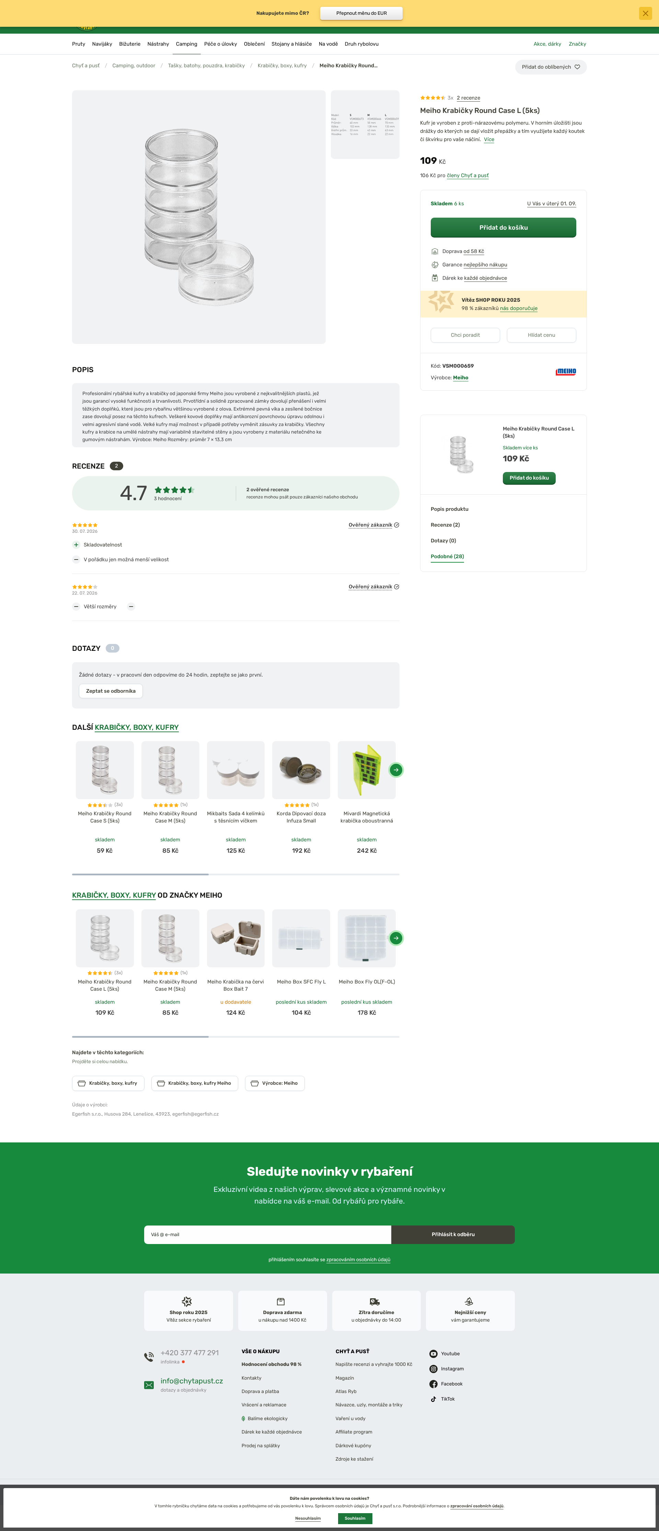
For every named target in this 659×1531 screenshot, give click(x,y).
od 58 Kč (474, 251)
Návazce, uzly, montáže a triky (369, 1405)
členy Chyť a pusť (468, 175)
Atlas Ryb (346, 1391)
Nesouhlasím (308, 1518)
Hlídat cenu (541, 335)
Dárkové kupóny (353, 1445)
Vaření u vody (351, 1418)
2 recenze (468, 98)
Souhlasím (355, 1518)
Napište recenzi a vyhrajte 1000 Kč (374, 1364)
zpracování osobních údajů (477, 1506)
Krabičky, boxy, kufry (282, 65)
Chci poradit (465, 335)
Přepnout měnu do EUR (361, 13)
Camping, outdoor (133, 65)
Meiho (461, 378)
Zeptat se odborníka (111, 691)
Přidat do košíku (503, 227)
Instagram (452, 1369)
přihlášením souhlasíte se (330, 1259)
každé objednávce (485, 278)
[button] (396, 770)
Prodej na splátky (261, 1445)
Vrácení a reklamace (264, 1405)
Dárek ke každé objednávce (272, 1432)
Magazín (345, 1378)
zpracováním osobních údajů (358, 1259)
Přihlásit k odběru (453, 1234)
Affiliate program (354, 1432)
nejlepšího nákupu (485, 265)
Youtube (450, 1354)
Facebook (452, 1384)
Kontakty (252, 1378)
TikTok (448, 1399)
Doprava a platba (260, 1391)
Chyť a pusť (86, 65)
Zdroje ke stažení (354, 1459)
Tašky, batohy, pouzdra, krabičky (206, 65)
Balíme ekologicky (268, 1418)
